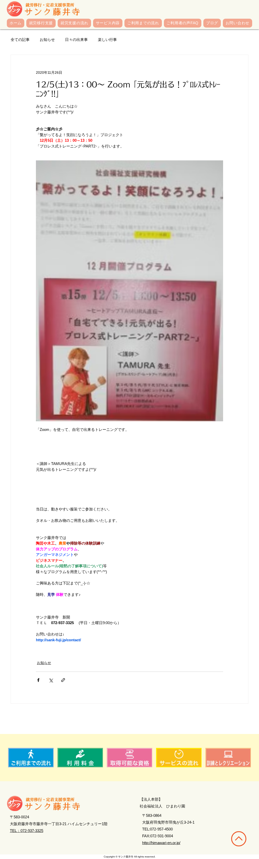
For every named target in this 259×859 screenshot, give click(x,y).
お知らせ (47, 39)
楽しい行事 (107, 39)
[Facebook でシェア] (38, 680)
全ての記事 (20, 39)
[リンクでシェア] (63, 680)
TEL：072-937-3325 (26, 830)
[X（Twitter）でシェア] (50, 680)
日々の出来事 (76, 39)
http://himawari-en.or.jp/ (161, 843)
